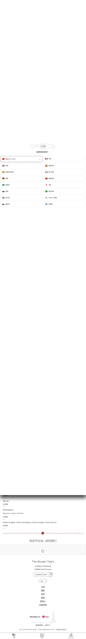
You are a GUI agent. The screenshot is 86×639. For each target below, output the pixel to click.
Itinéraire (71, 637)
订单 (14, 637)
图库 (43, 590)
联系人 (43, 601)
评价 (43, 594)
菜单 (43, 598)
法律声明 (43, 605)
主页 (43, 587)
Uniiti (47, 625)
